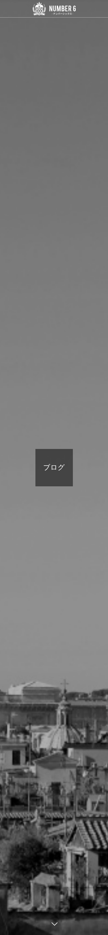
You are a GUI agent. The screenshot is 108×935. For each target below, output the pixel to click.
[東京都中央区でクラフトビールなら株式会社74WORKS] (54, 9)
